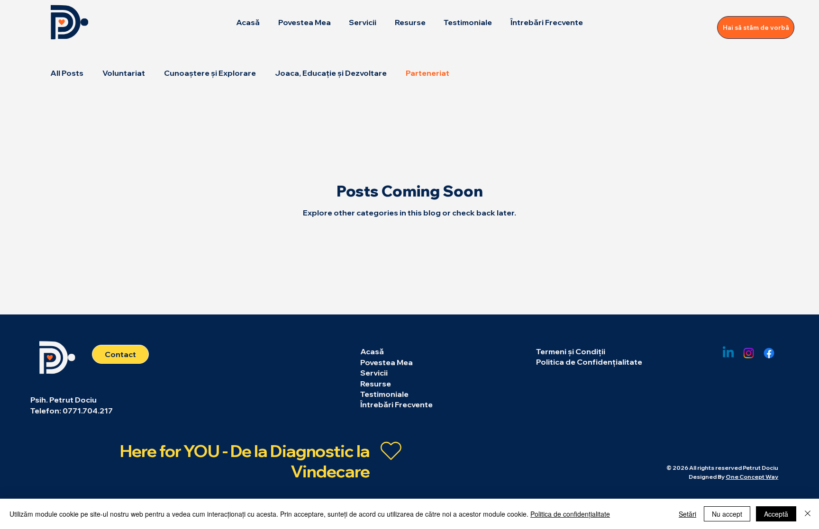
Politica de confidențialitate (570, 514)
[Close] (807, 513)
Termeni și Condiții (570, 351)
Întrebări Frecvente (396, 404)
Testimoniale (384, 394)
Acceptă (776, 514)
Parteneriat (427, 73)
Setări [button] (687, 514)
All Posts (66, 73)
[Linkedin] (728, 353)
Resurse (375, 383)
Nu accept (727, 514)
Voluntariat (123, 73)
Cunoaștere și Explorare (210, 73)
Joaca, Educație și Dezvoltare (331, 73)
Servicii (374, 372)
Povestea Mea (386, 362)
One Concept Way (752, 476)
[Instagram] (748, 353)
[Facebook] (769, 353)
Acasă (372, 351)
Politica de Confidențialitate (589, 362)
